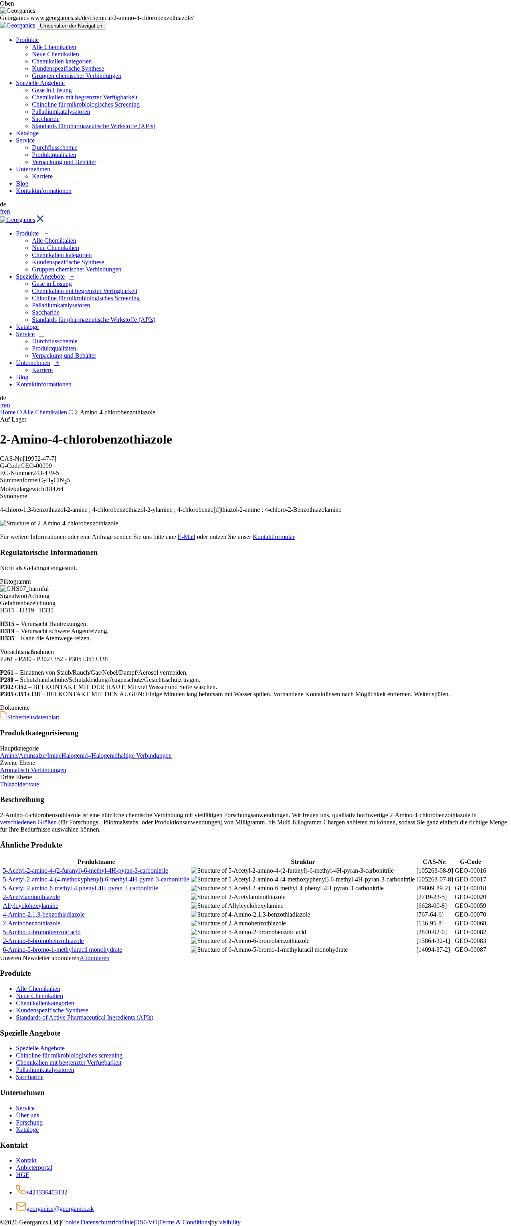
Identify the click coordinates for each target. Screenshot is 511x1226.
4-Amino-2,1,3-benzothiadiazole (44, 914)
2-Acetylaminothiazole (31, 896)
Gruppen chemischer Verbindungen (76, 75)
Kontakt (26, 1160)
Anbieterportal (34, 1167)
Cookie (70, 1222)
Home (8, 412)
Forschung (29, 1122)
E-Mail (186, 536)
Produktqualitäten (54, 154)
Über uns (27, 1115)
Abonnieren (94, 958)
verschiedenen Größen (28, 822)
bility (230, 1222)
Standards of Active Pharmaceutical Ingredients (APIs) (84, 1017)
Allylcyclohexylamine (30, 905)
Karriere (42, 176)
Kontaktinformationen (43, 190)
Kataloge (27, 133)
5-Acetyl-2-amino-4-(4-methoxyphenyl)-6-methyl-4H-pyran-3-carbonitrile (96, 879)
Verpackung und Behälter (64, 161)
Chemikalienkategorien (45, 1003)
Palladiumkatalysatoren (61, 111)
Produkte (27, 39)
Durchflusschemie (54, 147)
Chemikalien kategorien (62, 61)
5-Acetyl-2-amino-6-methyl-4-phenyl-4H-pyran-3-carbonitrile (80, 888)
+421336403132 (46, 1192)
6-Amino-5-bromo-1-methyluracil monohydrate (62, 949)
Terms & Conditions (184, 1222)
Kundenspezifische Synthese (68, 68)
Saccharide (45, 118)
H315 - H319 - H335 (26, 610)
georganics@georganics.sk (60, 1208)
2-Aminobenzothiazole (31, 923)
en (7, 211)
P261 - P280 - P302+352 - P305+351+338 (54, 659)
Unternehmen (33, 169)
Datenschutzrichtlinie (107, 1222)
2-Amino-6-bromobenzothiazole (43, 940)
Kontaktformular (274, 536)
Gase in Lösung (52, 90)
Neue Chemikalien (55, 54)
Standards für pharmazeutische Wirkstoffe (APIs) (93, 126)
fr (2, 211)
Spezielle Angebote (40, 82)
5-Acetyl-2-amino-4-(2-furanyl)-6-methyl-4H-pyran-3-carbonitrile (85, 870)
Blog (22, 183)
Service (25, 140)
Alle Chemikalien (54, 47)
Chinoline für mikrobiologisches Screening (86, 104)
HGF (22, 1174)
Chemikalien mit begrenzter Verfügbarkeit (84, 97)
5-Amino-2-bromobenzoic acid (42, 932)
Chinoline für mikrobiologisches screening (69, 1055)
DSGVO (146, 1222)
